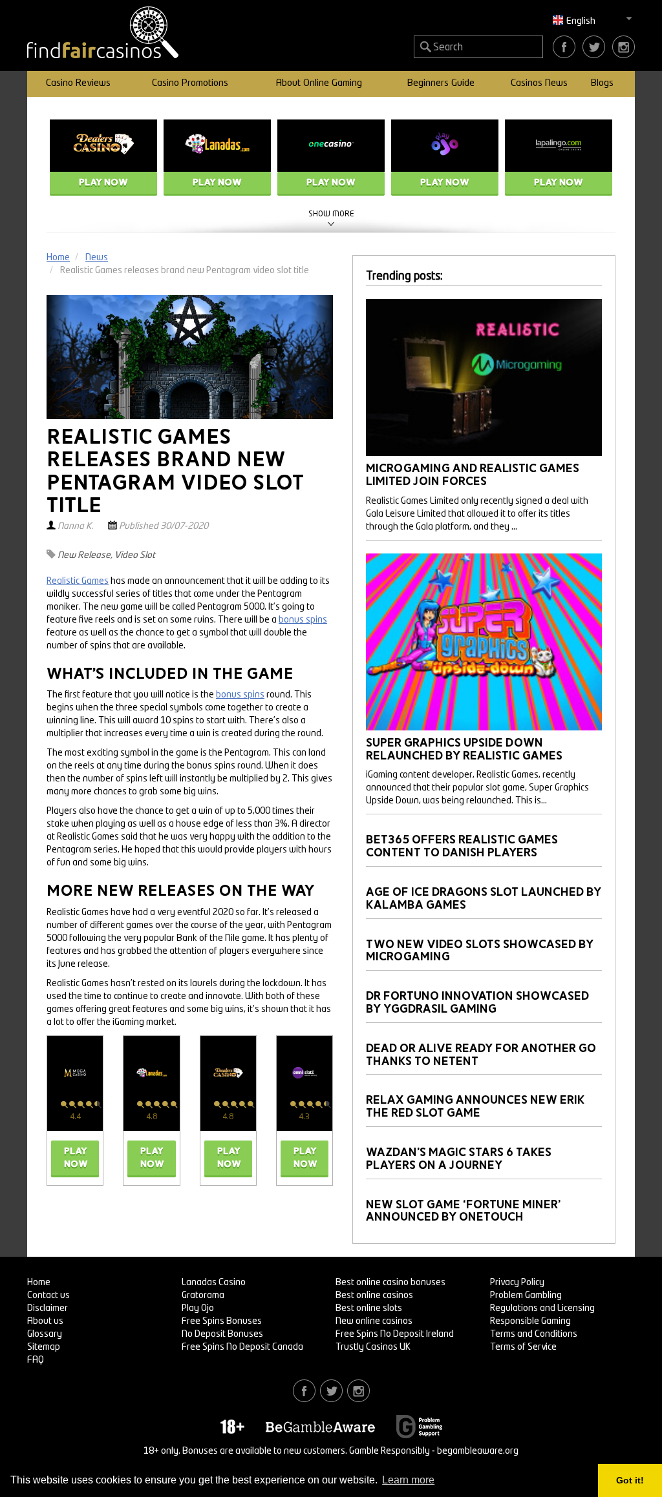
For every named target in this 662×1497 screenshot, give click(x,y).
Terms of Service (523, 1347)
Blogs (602, 83)
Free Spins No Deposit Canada (242, 1347)
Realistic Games (78, 581)
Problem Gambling (526, 1295)
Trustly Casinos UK (373, 1347)
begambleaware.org (477, 1451)
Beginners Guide (441, 83)
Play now (103, 182)
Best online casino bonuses (390, 1282)
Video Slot (134, 555)
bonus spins (303, 620)
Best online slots (369, 1308)
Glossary (44, 1334)
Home (38, 1282)
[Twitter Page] (593, 46)
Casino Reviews (78, 83)
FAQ (35, 1360)
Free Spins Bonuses (222, 1321)
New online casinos (374, 1321)
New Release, (85, 555)
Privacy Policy (517, 1282)
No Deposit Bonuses (222, 1334)
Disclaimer (47, 1308)
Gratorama (203, 1295)
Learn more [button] (408, 1479)
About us (45, 1321)
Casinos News (539, 83)
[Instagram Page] (623, 46)
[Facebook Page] (564, 46)
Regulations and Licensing (542, 1308)
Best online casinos (374, 1295)
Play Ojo (198, 1308)
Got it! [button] (630, 1480)
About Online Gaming (319, 83)
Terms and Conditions (533, 1334)
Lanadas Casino (214, 1282)
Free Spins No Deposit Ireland (395, 1334)
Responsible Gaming (530, 1321)
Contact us (48, 1295)
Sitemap (43, 1347)
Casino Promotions (190, 83)
